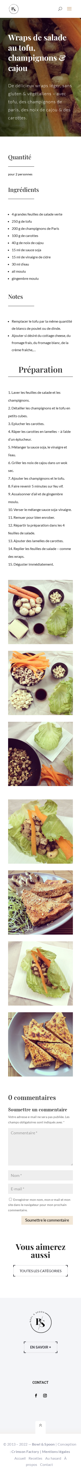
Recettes (35, 1458)
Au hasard (53, 1458)
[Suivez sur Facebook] (36, 1395)
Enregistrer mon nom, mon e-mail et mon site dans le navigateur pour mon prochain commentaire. (39, 1205)
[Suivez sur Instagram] (45, 1395)
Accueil (20, 1458)
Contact (46, 1464)
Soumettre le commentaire (47, 1220)
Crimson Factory (25, 1451)
